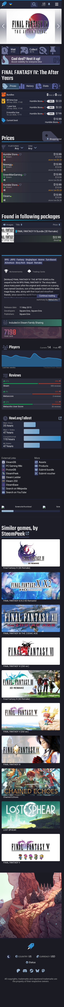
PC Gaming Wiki (14, 466)
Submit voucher (47, 473)
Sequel (30, 263)
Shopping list (55, 139)
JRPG (12, 259)
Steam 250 (12, 481)
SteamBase (12, 484)
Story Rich (20, 263)
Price (55, 225)
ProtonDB (11, 469)
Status (31, 962)
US (25, 956)
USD (47, 956)
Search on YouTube (16, 492)
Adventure (9, 263)
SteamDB (11, 462)
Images (9, 225)
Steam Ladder (13, 477)
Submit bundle (46, 469)
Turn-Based (51, 259)
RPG (7, 259)
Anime (41, 259)
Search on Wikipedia (16, 488)
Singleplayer (31, 259)
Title (18, 225)
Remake (38, 263)
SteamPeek (12, 473)
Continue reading (47, 295)
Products (43, 466)
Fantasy (20, 259)
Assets (42, 462)
